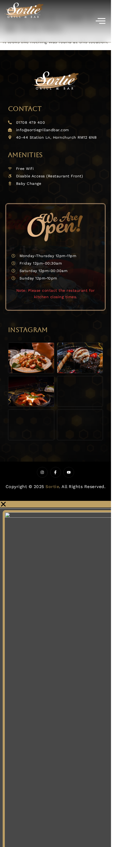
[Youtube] (68, 472)
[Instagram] (42, 472)
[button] (55, 504)
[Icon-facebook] (55, 472)
